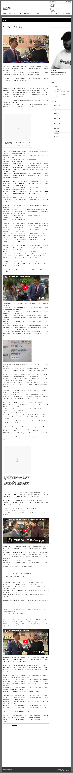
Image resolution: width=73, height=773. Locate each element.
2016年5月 (56, 115)
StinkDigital (40, 502)
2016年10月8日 (20, 614)
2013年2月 (56, 131)
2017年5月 (56, 108)
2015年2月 (56, 121)
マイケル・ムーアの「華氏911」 (38, 235)
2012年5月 (56, 136)
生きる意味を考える (57, 96)
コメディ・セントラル (38, 513)
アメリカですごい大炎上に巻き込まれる (61, 91)
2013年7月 (56, 128)
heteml (63, 769)
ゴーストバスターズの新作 (21, 368)
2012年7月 (56, 133)
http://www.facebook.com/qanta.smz (62, 76)
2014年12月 (56, 123)
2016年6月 (56, 113)
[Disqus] (26, 747)
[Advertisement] (61, 153)
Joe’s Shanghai (28, 398)
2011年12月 (56, 138)
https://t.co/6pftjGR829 (25, 573)
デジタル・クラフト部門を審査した (60, 94)
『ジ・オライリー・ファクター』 (31, 307)
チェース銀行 (24, 396)
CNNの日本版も (28, 566)
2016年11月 (56, 110)
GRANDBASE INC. (66, 770)
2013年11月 (56, 126)
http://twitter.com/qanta (58, 74)
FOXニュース (39, 233)
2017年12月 (56, 105)
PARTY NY (12, 364)
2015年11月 (56, 118)
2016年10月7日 (20, 576)
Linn (35, 500)
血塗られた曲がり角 (57, 89)
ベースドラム (56, 86)
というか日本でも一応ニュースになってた (13, 566)
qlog (4, 20)
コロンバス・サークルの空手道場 (28, 431)
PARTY (64, 72)
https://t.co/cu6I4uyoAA (9, 611)
